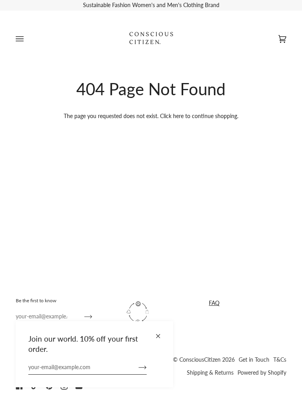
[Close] (161, 332)
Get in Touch (254, 360)
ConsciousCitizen (200, 360)
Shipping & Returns (210, 373)
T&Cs (279, 360)
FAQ (214, 302)
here (178, 116)
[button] (162, 297)
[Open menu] (27, 39)
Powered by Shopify (262, 373)
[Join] (136, 367)
